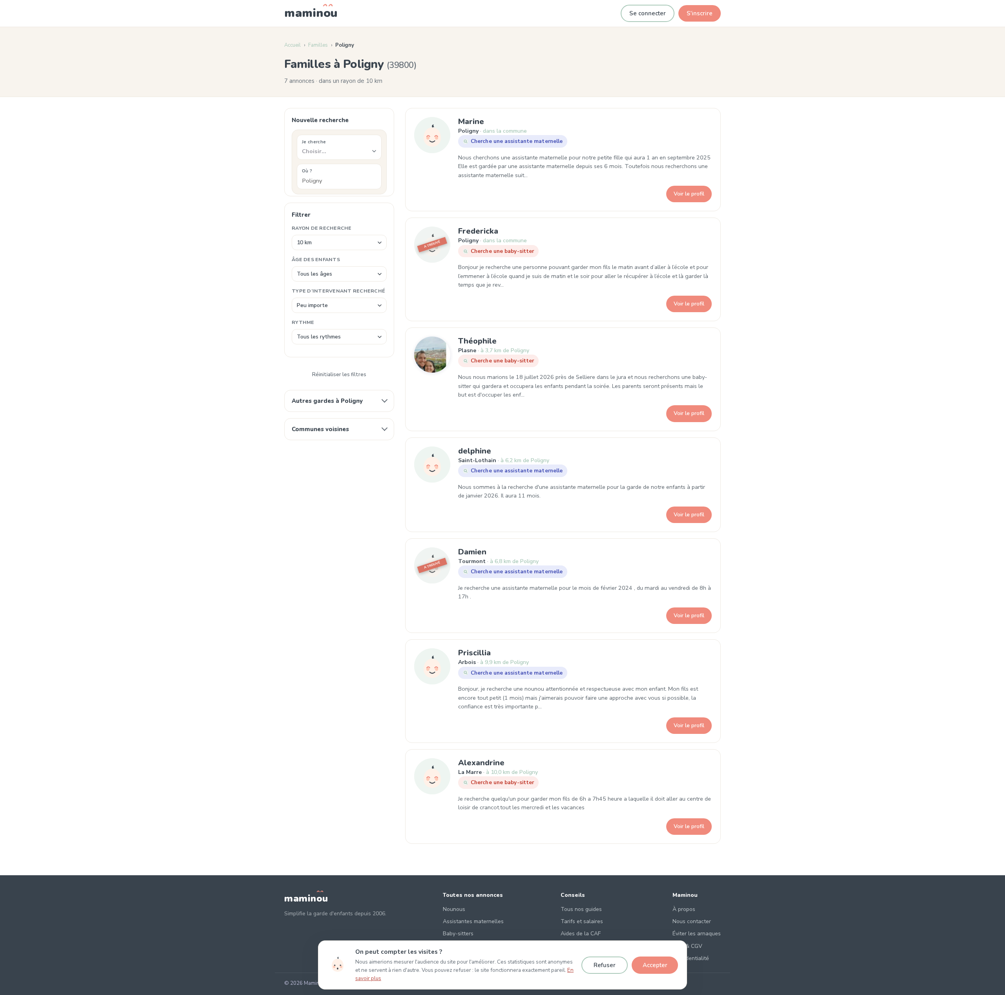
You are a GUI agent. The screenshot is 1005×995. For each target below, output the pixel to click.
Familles (318, 45)
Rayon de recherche (322, 228)
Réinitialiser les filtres (339, 374)
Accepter (655, 965)
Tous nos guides (581, 909)
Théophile (477, 341)
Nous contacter (691, 921)
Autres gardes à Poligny (327, 401)
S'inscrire (700, 13)
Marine (471, 121)
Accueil (292, 45)
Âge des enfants (316, 259)
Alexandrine (481, 762)
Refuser (605, 965)
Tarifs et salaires (582, 921)
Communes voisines (320, 429)
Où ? (307, 171)
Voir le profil (689, 194)
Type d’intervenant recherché (338, 290)
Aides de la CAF (581, 933)
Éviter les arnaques (696, 933)
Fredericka (478, 231)
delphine (474, 451)
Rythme (303, 322)
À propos (683, 909)
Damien (472, 552)
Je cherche (314, 142)
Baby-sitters (458, 933)
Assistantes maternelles (473, 921)
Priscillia (474, 652)
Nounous (454, 909)
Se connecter (647, 13)
